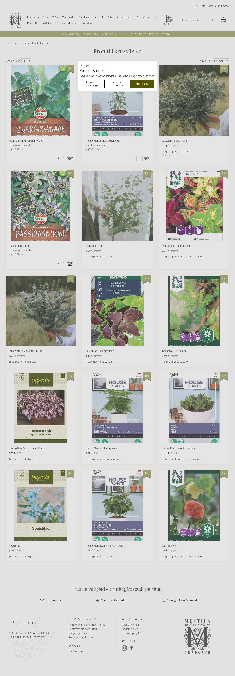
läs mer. (149, 75)
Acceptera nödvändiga (117, 84)
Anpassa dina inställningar (93, 84)
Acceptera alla (142, 84)
